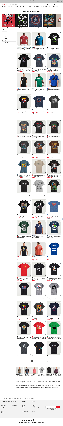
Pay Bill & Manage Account (15, 402)
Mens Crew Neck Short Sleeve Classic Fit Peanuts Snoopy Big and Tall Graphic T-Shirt (39, 298)
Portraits (23, 407)
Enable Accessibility (59, 1)
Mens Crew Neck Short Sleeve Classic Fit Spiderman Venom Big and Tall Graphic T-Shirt (23, 111)
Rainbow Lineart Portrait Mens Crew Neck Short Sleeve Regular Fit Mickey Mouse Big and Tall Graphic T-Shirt (39, 357)
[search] (45, 4)
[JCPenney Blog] (31, 420)
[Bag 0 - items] (60, 4)
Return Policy (3, 407)
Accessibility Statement (41, 422)
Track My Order (3, 402)
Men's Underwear (8, 398)
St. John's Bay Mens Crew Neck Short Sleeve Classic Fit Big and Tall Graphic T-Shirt (38, 258)
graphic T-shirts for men (21, 382)
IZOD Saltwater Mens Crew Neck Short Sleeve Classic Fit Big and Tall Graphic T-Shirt (23, 49)
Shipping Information (4, 408)
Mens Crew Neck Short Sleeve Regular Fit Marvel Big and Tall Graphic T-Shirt (24, 279)
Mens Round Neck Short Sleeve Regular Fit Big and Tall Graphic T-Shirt (24, 137)
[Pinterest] (28, 420)
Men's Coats (11, 398)
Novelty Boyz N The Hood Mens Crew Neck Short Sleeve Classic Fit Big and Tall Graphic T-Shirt (53, 111)
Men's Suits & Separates (21, 398)
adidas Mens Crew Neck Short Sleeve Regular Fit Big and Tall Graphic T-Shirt (54, 90)
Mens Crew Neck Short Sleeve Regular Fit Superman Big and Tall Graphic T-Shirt (53, 216)
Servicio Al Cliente (3, 414)
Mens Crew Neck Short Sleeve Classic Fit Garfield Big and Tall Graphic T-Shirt (54, 279)
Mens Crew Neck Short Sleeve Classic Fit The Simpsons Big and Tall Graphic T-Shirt (23, 176)
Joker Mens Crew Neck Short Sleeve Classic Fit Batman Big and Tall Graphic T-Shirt (39, 216)
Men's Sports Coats (33, 398)
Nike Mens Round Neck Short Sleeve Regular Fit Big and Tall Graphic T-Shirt (23, 90)
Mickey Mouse (51, 386)
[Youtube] (30, 420)
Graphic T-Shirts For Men (27, 398)
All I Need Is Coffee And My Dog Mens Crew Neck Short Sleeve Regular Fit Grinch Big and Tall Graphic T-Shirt (39, 338)
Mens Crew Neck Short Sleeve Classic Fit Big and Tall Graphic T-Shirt (38, 137)
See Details (52, 409)
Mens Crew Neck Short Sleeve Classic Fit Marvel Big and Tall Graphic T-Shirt (24, 216)
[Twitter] (23, 420)
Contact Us (2, 406)
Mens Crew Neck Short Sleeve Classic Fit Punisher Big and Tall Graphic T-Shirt (38, 156)
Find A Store (23, 402)
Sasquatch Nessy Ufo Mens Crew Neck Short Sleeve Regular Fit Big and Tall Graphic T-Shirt (23, 357)
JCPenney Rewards (3, 405)
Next (46, 361)
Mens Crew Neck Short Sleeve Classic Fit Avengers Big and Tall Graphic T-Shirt (53, 70)
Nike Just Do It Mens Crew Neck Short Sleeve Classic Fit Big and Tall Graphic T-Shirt (38, 49)
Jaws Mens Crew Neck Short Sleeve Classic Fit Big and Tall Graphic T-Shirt (39, 70)
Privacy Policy (21, 422)
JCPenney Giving (34, 408)
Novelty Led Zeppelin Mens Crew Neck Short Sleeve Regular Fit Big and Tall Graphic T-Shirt (23, 70)
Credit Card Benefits (14, 405)
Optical (23, 408)
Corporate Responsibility (35, 407)
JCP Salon (23, 406)
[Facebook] (26, 420)
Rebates (2, 413)
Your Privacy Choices (26, 422)
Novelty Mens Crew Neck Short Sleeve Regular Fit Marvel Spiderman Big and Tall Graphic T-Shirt (23, 299)
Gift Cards (2, 412)
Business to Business (35, 402)
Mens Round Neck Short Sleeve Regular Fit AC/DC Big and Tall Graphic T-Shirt (39, 176)
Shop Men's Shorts (16, 398)
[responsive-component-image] (8, 20)
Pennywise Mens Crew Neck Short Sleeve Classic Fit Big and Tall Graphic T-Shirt (54, 176)
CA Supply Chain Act (34, 422)
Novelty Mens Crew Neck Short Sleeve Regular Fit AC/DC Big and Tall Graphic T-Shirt (54, 357)
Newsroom (33, 406)
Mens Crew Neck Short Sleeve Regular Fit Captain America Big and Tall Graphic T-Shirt (38, 111)
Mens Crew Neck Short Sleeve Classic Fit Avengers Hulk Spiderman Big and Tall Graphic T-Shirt (54, 195)
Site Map (33, 411)
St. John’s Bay (53, 385)
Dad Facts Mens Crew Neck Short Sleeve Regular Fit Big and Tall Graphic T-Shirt (53, 258)
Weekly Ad (23, 405)
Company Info (34, 405)
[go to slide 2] (30, 2)
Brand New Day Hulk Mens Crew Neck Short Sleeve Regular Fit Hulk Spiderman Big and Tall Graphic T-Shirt (54, 338)
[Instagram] (25, 420)
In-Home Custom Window (25, 411)
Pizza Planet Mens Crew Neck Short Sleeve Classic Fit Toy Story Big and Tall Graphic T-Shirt (54, 49)
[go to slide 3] (31, 2)
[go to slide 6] (33, 2)
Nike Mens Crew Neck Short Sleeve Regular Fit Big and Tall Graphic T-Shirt (38, 237)
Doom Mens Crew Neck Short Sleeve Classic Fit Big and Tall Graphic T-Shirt (23, 156)
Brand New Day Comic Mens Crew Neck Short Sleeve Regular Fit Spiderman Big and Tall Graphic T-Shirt (24, 318)
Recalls (2, 411)
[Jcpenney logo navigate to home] (4, 4)
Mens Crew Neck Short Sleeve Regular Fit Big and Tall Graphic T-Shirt (38, 279)
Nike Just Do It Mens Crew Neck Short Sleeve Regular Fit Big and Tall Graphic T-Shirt (23, 258)
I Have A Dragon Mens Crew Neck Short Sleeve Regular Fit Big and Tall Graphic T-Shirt (53, 318)
